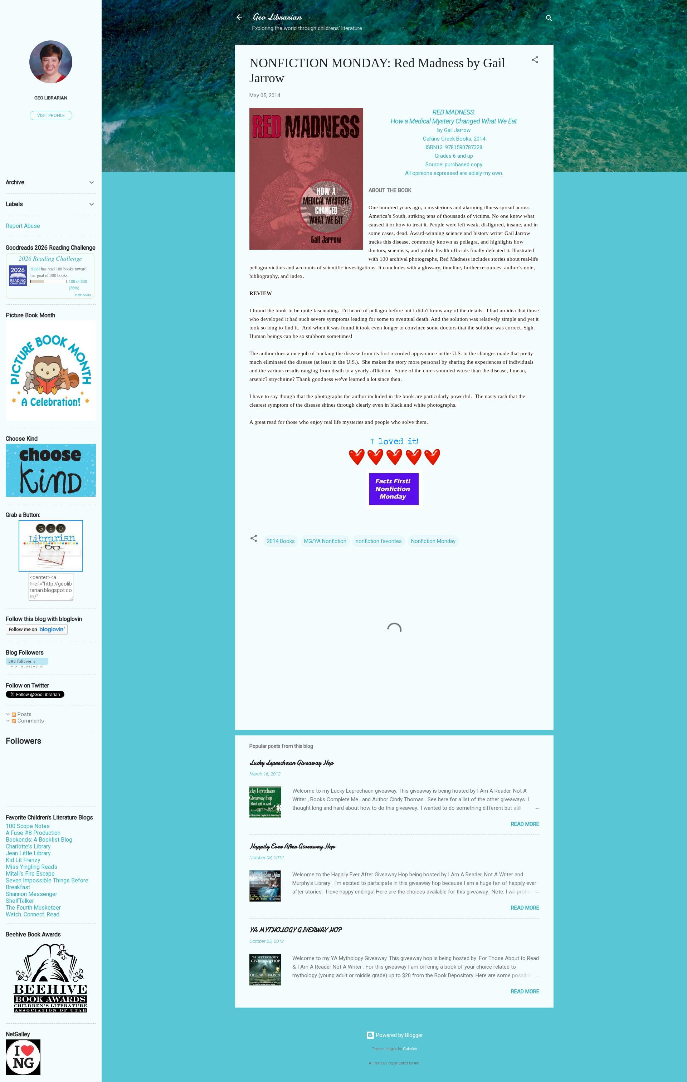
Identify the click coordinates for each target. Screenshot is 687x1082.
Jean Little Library (28, 853)
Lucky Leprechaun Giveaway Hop (291, 762)
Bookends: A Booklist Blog (39, 839)
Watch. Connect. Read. (33, 914)
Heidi (35, 268)
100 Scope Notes (28, 826)
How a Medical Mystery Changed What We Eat (454, 121)
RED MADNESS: (454, 112)
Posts (23, 714)
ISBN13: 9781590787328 (453, 147)
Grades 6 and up (454, 156)
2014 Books (281, 541)
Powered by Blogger (399, 1035)
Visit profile (51, 115)
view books (83, 294)
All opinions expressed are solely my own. (454, 173)
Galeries (410, 1049)
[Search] (549, 19)
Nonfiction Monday (433, 541)
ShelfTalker (20, 900)
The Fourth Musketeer (33, 907)
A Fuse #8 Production (33, 832)
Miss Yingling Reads (31, 866)
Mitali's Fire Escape (30, 873)
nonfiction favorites (379, 541)
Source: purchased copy (453, 164)
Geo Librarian (276, 17)
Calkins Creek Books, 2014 (454, 139)
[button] (535, 61)
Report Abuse (23, 225)
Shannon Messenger (31, 894)
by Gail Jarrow (454, 130)
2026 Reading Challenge (50, 258)
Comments (30, 721)
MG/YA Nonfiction (325, 541)
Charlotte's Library (28, 846)
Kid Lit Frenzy (23, 860)
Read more (525, 824)
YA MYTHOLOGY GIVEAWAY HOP (295, 930)
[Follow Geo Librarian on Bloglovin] (37, 633)
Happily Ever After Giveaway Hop (292, 846)
